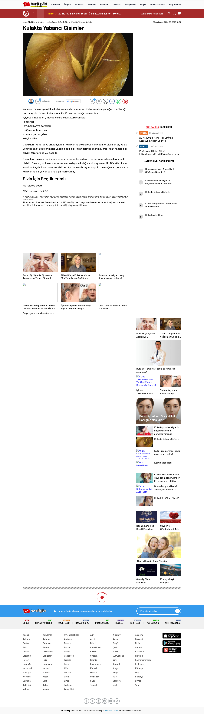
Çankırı (116, 647)
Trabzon (68, 685)
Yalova (26, 689)
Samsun (27, 680)
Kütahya (139, 668)
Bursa (67, 647)
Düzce (67, 651)
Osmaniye (94, 676)
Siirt (45, 680)
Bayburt (68, 643)
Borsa (26, 622)
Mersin (93, 672)
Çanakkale (95, 647)
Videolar (104, 4)
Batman (46, 643)
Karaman (47, 664)
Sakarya (139, 676)
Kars (66, 664)
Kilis (66, 668)
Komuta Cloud (111, 710)
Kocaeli (93, 668)
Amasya (139, 634)
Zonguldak (69, 689)
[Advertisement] (78, 230)
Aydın (115, 639)
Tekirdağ (27, 685)
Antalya (46, 639)
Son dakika (151, 13)
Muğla (115, 672)
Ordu (66, 676)
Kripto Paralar (173, 622)
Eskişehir (47, 655)
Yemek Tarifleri (157, 4)
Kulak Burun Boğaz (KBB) (57, 22)
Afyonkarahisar (71, 634)
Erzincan (139, 651)
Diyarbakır (48, 651)
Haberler (79, 4)
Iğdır (45, 660)
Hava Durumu (82, 622)
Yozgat (46, 689)
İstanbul (94, 660)
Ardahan (68, 639)
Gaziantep (69, 655)
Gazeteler (64, 622)
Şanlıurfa (117, 680)
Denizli (26, 651)
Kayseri (116, 664)
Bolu (25, 647)
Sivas (92, 680)
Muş (137, 672)
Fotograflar (130, 4)
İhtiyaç (67, 4)
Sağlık (143, 4)
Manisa (46, 672)
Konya (116, 668)
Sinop (66, 680)
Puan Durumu (102, 622)
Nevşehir (27, 676)
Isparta (67, 660)
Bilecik (93, 643)
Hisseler (119, 622)
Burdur (46, 647)
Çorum (138, 647)
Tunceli (93, 685)
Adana (26, 634)
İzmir (115, 660)
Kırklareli (27, 668)
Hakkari (139, 655)
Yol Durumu (153, 622)
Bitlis (137, 643)
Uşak (115, 685)
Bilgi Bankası (175, 4)
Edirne (93, 651)
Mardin (67, 672)
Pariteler (135, 622)
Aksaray (117, 634)
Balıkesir (139, 639)
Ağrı (92, 634)
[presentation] (33, 13)
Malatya (27, 672)
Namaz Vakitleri (43, 622)
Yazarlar (116, 4)
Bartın (26, 643)
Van (137, 685)
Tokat (46, 685)
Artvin (93, 639)
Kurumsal (55, 4)
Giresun (94, 655)
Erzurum (27, 655)
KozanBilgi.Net (29, 22)
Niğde (45, 676)
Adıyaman (47, 634)
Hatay (26, 660)
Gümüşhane (118, 655)
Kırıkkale (139, 664)
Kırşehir (46, 668)
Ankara (26, 639)
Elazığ (115, 651)
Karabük (27, 664)
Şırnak (138, 680)
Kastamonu (95, 664)
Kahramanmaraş (143, 660)
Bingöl (116, 643)
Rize (115, 676)
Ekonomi (92, 4)
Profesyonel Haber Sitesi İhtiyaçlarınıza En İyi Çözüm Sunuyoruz (90, 13)
